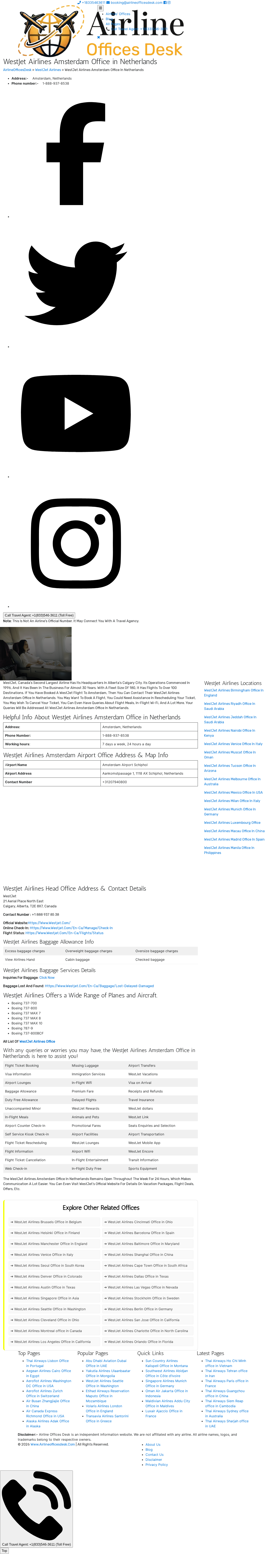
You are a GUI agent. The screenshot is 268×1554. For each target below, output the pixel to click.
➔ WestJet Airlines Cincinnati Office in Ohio (138, 1222)
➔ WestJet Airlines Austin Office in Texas (42, 1287)
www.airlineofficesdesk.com (53, 1444)
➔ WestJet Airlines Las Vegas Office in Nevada (141, 1287)
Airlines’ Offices (118, 14)
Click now (47, 978)
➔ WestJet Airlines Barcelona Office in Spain (139, 1233)
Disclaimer (154, 1459)
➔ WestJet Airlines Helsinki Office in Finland (45, 1233)
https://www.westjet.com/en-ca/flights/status (64, 933)
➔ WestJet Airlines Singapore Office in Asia (44, 1298)
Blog (109, 19)
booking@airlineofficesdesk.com (137, 2)
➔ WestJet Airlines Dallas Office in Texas (136, 1276)
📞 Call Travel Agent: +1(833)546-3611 (137, 29)
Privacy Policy (157, 1464)
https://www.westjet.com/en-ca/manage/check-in (71, 928)
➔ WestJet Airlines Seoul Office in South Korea (47, 1265)
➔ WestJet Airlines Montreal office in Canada (46, 1331)
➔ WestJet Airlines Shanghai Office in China (138, 1254)
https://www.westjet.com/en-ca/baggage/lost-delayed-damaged (99, 986)
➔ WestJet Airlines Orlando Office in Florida (138, 1342)
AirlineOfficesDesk (17, 70)
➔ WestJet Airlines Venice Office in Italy (41, 1254)
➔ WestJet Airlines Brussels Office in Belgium (46, 1222)
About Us (153, 1444)
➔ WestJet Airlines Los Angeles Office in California (50, 1342)
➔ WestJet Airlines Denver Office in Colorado (46, 1276)
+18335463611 (93, 2)
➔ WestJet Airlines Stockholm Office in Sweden (141, 1298)
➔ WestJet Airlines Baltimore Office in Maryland (141, 1244)
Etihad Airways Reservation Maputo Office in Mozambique (107, 1396)
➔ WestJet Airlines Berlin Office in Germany (138, 1309)
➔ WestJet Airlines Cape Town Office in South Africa (145, 1265)
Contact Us (155, 1454)
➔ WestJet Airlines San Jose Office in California (141, 1320)
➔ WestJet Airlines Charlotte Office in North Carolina (146, 1331)
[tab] (100, 8)
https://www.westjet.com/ (49, 923)
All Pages (113, 24)
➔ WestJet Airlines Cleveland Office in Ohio (44, 1320)
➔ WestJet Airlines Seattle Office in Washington (48, 1309)
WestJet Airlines (48, 70)
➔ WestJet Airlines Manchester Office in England (48, 1244)
